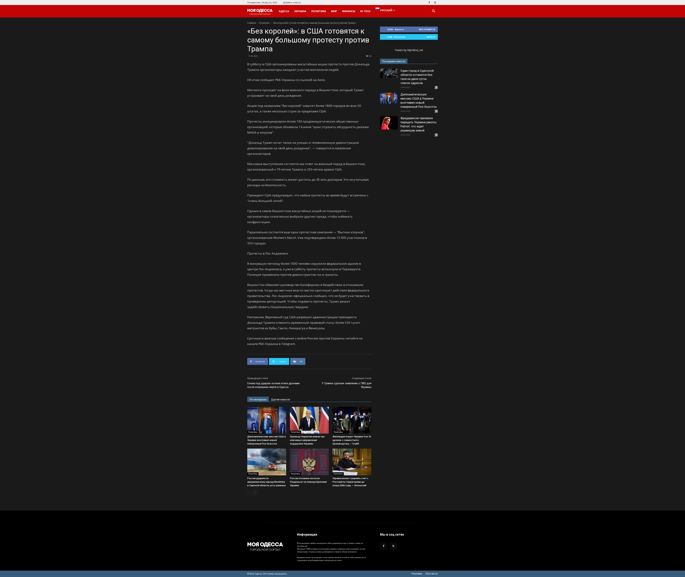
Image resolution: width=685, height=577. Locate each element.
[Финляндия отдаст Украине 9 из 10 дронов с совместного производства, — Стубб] (352, 420)
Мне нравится (427, 29)
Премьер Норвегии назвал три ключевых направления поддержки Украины (307, 440)
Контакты (431, 573)
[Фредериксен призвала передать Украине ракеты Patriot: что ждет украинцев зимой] (389, 122)
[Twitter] (435, 2)
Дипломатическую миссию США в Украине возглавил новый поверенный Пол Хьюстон (266, 440)
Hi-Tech (365, 11)
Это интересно (258, 399)
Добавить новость (292, 2)
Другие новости (280, 399)
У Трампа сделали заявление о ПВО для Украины (346, 385)
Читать (431, 36)
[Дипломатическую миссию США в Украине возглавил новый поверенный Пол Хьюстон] (266, 420)
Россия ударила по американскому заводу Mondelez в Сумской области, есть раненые (266, 482)
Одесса (284, 11)
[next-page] (255, 492)
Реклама (416, 573)
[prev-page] (249, 492)
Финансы (348, 11)
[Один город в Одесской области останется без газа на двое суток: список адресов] (389, 73)
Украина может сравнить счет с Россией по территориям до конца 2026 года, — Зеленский (350, 482)
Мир (334, 11)
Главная (251, 22)
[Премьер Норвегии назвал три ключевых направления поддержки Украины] (309, 420)
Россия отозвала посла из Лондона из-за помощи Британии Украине (308, 482)
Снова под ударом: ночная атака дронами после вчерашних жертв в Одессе (273, 385)
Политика (318, 11)
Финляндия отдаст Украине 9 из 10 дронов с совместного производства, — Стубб (352, 440)
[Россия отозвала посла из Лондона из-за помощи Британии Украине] (309, 462)
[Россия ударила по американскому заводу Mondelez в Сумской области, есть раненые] (266, 462)
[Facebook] (429, 2)
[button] (433, 11)
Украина (300, 11)
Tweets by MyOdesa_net (409, 50)
